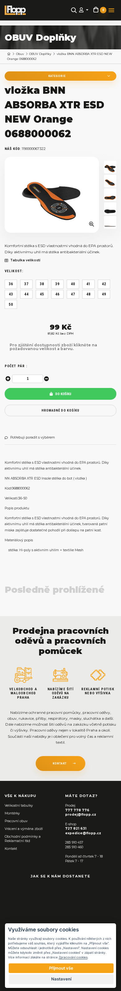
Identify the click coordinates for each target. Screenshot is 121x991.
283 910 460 (74, 847)
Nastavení (61, 978)
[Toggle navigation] (111, 10)
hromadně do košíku (60, 410)
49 (104, 294)
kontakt (60, 763)
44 (26, 294)
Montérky (12, 813)
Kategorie (57, 76)
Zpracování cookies (73, 957)
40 (73, 284)
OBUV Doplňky (40, 54)
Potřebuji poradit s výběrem (32, 437)
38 (42, 284)
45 (42, 294)
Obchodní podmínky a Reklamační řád (23, 839)
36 (11, 284)
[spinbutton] (27, 379)
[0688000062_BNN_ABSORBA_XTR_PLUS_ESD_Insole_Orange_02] (110, 181)
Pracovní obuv (16, 821)
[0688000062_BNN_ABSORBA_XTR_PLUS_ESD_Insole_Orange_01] (110, 167)
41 (88, 284)
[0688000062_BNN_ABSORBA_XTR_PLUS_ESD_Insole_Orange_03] (110, 194)
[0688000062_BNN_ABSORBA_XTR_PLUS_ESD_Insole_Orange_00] (52, 195)
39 (57, 284)
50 (11, 304)
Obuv (20, 54)
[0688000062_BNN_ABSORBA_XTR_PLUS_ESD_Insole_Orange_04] (110, 208)
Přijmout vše (61, 968)
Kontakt (11, 849)
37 (26, 284)
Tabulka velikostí (25, 260)
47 (73, 294)
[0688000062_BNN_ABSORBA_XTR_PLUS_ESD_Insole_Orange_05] (110, 222)
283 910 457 (74, 842)
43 (11, 294)
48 (88, 294)
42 (104, 284)
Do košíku (62, 394)
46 (57, 294)
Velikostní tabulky (19, 806)
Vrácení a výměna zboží (24, 829)
